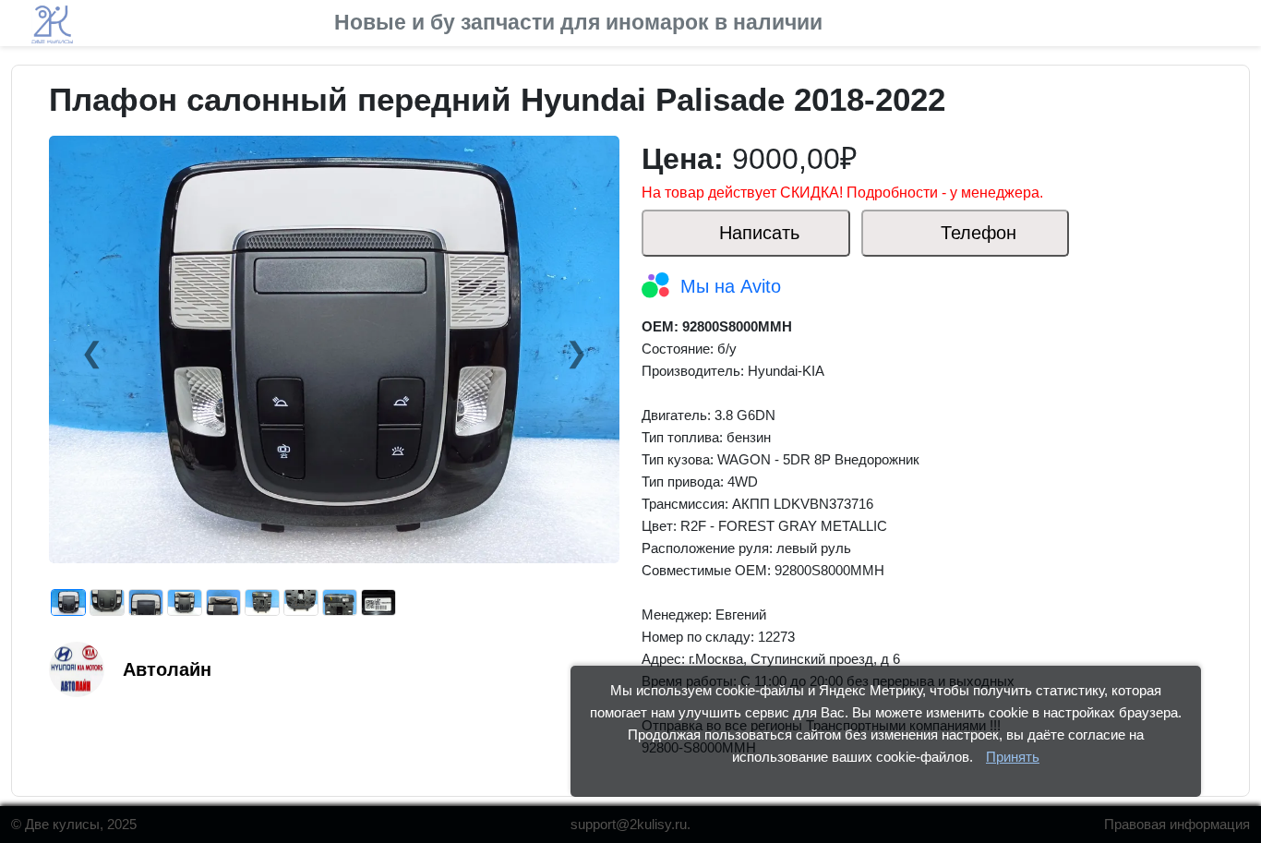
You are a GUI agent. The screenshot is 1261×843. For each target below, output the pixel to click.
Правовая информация (1177, 824)
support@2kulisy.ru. (630, 824)
